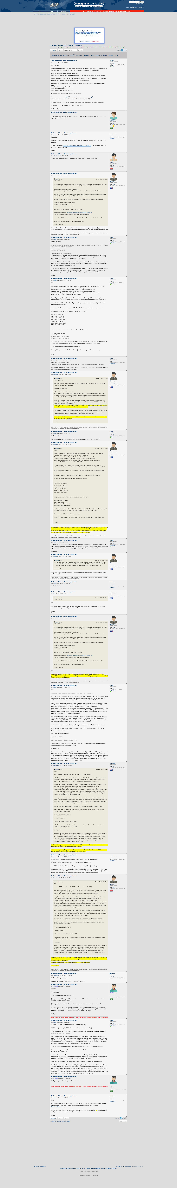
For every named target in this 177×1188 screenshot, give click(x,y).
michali (111, 162)
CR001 (65, 47)
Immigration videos (106, 1168)
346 (113, 165)
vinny (86, 47)
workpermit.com (77, 1168)
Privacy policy (86, 1168)
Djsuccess (112, 181)
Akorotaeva (112, 973)
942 (113, 123)
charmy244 (112, 763)
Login (81, 41)
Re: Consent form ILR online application (64, 112)
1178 (114, 184)
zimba (83, 47)
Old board (114, 1168)
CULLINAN (112, 992)
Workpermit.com (93, 11)
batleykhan (104, 47)
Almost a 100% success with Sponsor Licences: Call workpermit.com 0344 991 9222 (86, 55)
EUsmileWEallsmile (96, 47)
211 (113, 976)
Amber (79, 47)
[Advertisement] (41, 65)
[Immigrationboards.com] (88, 4)
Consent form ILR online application (66, 45)
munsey (112, 60)
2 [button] (124, 50)
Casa (57, 47)
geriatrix (113, 47)
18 (113, 63)
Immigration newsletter (66, 1168)
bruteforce (112, 120)
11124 (114, 995)
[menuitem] (51, 11)
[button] (126, 50)
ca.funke (75, 47)
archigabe (61, 47)
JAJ (72, 47)
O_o (111, 591)
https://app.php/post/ (56, 1107)
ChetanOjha (122, 47)
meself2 (109, 47)
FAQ (39, 11)
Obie (90, 47)
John (117, 47)
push (69, 47)
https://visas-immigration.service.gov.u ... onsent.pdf (79, 97)
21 (113, 766)
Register (87, 41)
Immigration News (95, 1168)
